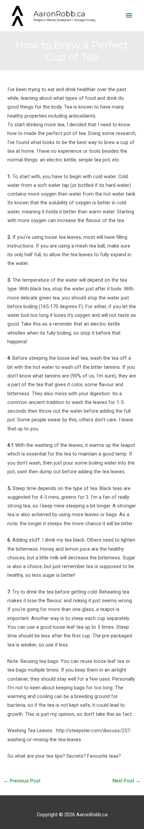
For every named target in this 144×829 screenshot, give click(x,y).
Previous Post (22, 781)
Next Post (127, 781)
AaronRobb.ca (59, 13)
